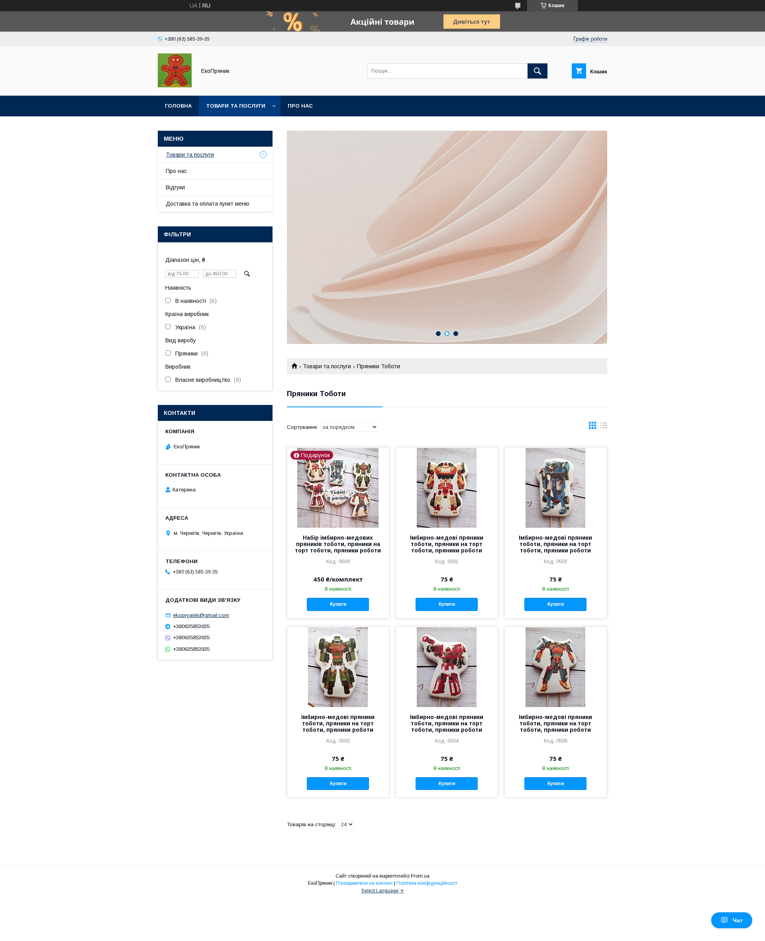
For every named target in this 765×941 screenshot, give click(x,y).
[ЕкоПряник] (175, 85)
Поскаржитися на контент (364, 883)
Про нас (300, 106)
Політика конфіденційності (426, 883)
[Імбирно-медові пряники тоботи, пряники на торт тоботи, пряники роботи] (447, 487)
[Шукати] (537, 71)
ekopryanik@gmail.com (201, 615)
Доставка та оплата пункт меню (207, 203)
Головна (178, 106)
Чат (738, 920)
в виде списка (603, 427)
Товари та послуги (235, 106)
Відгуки (175, 187)
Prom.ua (420, 876)
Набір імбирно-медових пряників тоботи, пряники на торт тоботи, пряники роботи (338, 544)
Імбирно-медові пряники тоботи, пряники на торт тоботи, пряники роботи (446, 544)
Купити (338, 604)
